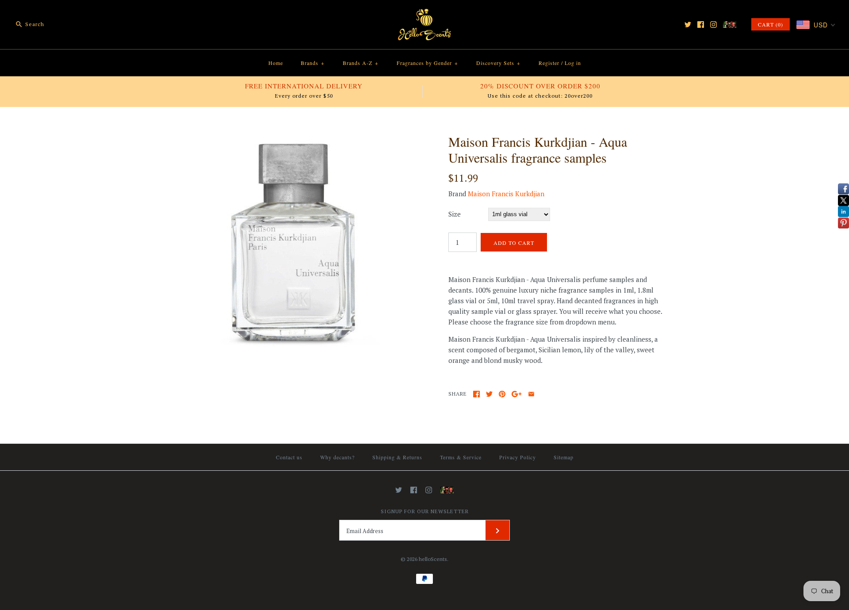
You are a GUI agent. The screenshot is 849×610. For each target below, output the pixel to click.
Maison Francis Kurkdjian (506, 193)
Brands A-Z (361, 62)
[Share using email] (531, 394)
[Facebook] (700, 24)
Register (549, 62)
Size (454, 214)
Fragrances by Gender (427, 62)
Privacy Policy (517, 457)
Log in (573, 62)
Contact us (289, 457)
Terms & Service (461, 457)
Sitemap (564, 457)
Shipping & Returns (397, 457)
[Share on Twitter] (489, 394)
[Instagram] (713, 24)
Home (275, 62)
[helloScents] (424, 14)
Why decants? (337, 457)
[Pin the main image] (502, 394)
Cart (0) (770, 24)
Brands (313, 62)
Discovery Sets (498, 62)
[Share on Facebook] (476, 394)
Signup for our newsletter (425, 511)
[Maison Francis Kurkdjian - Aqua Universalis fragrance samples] (293, 138)
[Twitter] (688, 24)
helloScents (433, 559)
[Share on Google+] (517, 394)
